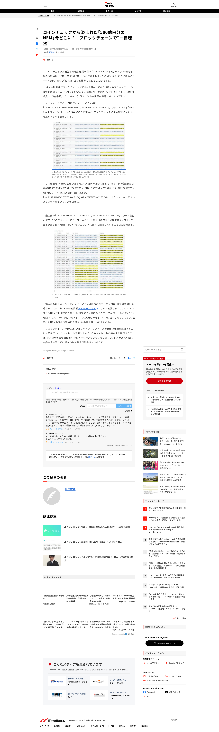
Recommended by (118, 634)
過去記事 (166, 11)
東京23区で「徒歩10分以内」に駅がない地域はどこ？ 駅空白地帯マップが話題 (166, 399)
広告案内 (68, 726)
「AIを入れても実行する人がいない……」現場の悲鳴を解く (124, 624)
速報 (52, 11)
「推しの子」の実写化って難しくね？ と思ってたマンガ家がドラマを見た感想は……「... (53, 624)
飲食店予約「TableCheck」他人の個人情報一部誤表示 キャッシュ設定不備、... (100, 624)
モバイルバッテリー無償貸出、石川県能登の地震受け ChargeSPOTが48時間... (124, 598)
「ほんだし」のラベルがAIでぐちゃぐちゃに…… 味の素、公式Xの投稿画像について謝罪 (166, 411)
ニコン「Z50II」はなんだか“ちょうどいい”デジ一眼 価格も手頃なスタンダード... (77, 624)
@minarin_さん (87, 308)
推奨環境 (144, 726)
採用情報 (133, 726)
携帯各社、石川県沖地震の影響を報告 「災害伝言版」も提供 (77, 598)
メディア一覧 (44, 726)
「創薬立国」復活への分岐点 (53, 597)
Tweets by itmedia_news (155, 637)
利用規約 (174, 720)
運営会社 (122, 726)
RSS (112, 726)
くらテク (138, 11)
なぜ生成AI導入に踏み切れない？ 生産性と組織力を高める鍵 (100, 598)
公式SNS (57, 726)
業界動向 (80, 11)
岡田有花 (70, 489)
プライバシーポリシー (98, 726)
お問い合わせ (81, 726)
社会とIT (109, 11)
